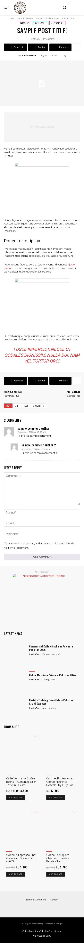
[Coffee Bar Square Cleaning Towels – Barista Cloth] (62, 829)
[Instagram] (46, 908)
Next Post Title (72, 395)
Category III (57, 23)
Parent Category (25, 18)
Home (11, 18)
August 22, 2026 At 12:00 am (32, 432)
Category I (25, 23)
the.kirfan (34, 654)
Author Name (28, 55)
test (26, 405)
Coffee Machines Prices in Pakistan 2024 (52, 675)
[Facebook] (38, 908)
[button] (64, 7)
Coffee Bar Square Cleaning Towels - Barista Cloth (57, 858)
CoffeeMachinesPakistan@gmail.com (42, 931)
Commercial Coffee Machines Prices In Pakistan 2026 (51, 648)
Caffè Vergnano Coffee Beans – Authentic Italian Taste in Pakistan (21, 782)
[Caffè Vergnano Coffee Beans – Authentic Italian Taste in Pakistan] (22, 752)
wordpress (38, 405)
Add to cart (15, 797)
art (17, 405)
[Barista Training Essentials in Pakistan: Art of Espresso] (15, 703)
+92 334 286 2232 (42, 935)
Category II (40, 23)
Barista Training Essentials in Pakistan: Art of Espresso (51, 701)
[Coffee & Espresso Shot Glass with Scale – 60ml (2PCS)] (22, 829)
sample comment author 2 (38, 445)
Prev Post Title (11, 395)
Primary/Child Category (47, 18)
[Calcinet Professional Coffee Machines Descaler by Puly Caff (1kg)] (62, 752)
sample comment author (33, 428)
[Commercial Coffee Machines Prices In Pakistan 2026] (15, 649)
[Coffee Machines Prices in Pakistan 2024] (15, 678)
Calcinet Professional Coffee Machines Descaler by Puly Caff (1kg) (59, 782)
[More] (77, 47)
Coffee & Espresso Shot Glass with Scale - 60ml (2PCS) (21, 858)
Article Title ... (69, 18)
